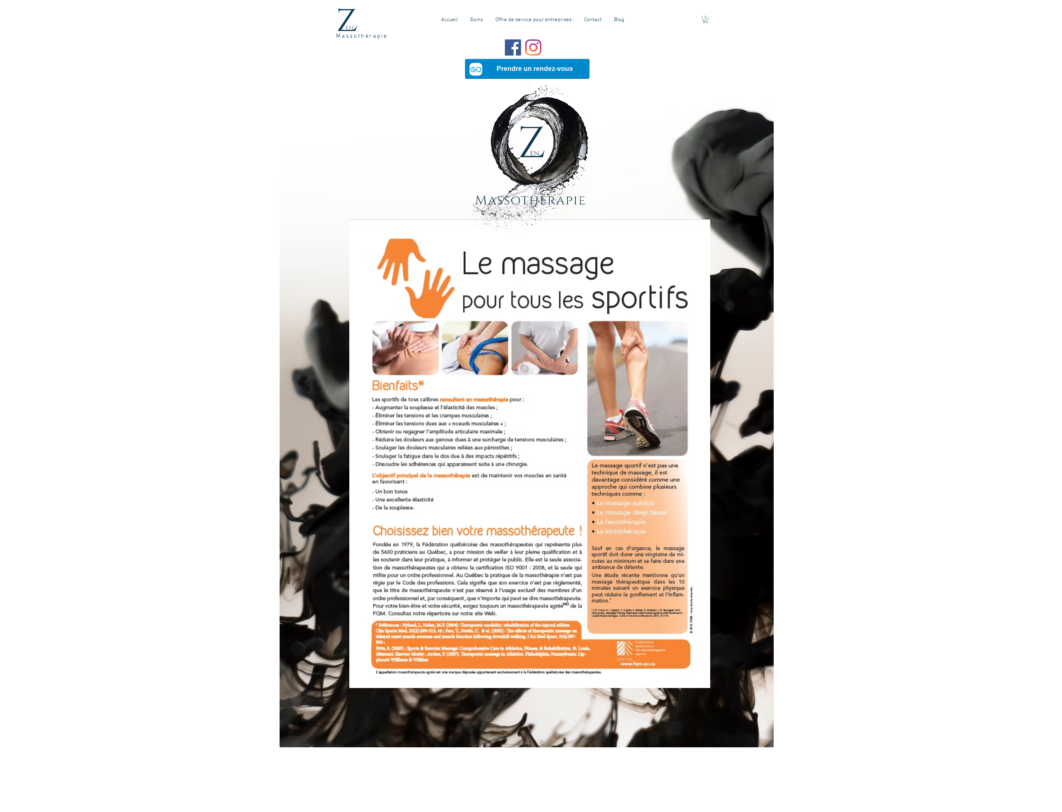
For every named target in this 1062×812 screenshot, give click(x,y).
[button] (705, 19)
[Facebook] (513, 47)
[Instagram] (533, 47)
